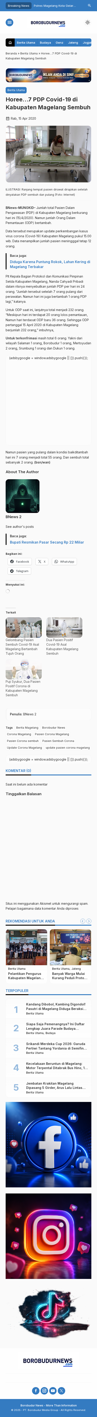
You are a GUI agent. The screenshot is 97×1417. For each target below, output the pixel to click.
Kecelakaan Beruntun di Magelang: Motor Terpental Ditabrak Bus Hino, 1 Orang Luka (55, 1068)
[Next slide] (88, 921)
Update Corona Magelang (24, 747)
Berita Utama (26, 42)
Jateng (73, 42)
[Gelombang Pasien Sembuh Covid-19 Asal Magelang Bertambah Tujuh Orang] (24, 627)
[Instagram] (44, 1391)
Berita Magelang (27, 727)
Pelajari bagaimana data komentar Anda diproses (42, 908)
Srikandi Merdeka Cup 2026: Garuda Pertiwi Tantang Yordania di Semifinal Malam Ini (56, 1048)
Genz (59, 42)
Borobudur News (53, 727)
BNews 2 (13, 517)
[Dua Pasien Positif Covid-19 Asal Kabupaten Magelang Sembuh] (64, 627)
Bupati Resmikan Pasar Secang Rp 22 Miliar (47, 542)
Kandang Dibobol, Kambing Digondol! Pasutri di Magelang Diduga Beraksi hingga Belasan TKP (55, 1008)
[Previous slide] (82, 921)
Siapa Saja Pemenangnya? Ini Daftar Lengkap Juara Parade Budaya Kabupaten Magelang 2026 (55, 1028)
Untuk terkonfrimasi (22, 338)
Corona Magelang (19, 734)
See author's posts (20, 526)
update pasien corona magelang (68, 747)
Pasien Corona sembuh (23, 741)
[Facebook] (35, 1391)
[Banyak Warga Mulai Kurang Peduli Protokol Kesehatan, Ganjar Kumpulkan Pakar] (70, 947)
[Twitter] (61, 1391)
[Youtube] (53, 1391)
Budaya (45, 42)
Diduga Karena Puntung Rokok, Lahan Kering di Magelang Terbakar (50, 264)
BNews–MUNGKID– (20, 208)
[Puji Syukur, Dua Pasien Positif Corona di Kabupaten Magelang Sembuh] (24, 669)
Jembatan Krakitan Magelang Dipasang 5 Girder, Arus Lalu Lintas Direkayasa (54, 1087)
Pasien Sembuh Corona (58, 741)
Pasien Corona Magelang (52, 734)
